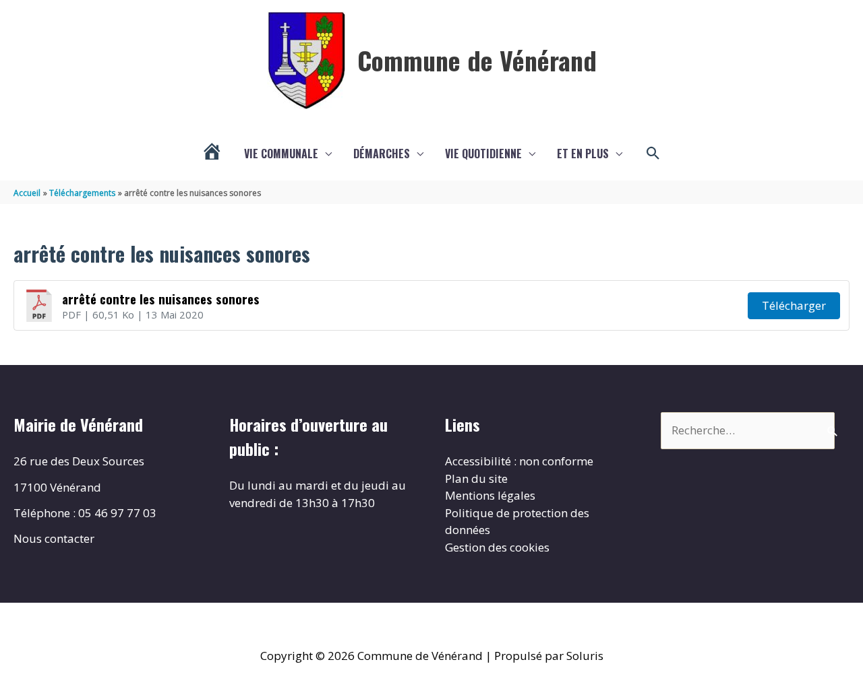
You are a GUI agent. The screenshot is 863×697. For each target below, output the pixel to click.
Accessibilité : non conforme (519, 461)
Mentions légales (490, 495)
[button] (653, 153)
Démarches (381, 153)
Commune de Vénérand (477, 60)
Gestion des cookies (497, 547)
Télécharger (794, 305)
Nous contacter (53, 538)
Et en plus (583, 153)
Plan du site (476, 478)
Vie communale (281, 153)
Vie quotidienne (483, 153)
